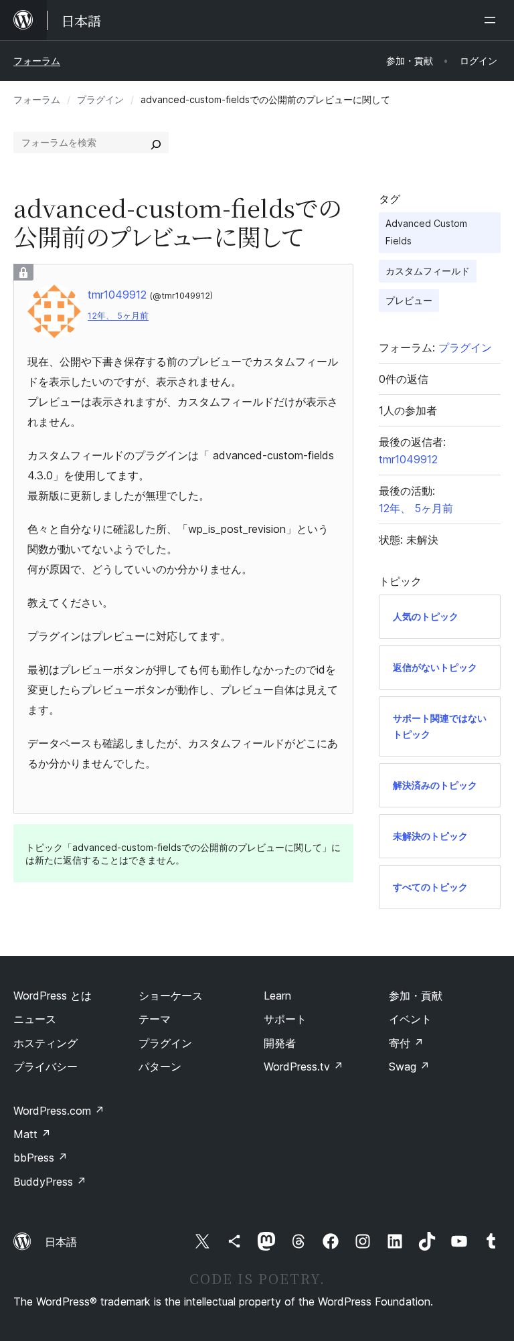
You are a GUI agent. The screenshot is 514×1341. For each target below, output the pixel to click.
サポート (285, 1019)
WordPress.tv (303, 1066)
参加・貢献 (415, 995)
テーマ (155, 1019)
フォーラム (36, 60)
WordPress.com (58, 1110)
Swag (409, 1066)
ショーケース (171, 995)
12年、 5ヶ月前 (118, 316)
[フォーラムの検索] (156, 142)
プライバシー (45, 1066)
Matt (32, 1134)
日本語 (61, 1242)
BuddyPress (49, 1181)
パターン (160, 1066)
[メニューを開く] (492, 20)
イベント (410, 1019)
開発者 (280, 1043)
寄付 (406, 1043)
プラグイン (100, 99)
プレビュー (409, 300)
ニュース (34, 1019)
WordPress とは (52, 995)
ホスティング (45, 1043)
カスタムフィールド (428, 271)
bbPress (40, 1157)
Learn (277, 995)
